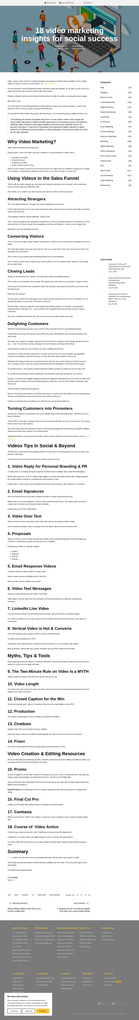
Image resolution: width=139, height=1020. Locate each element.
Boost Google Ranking (20, 961)
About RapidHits (110, 978)
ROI (101, 166)
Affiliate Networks (67, 985)
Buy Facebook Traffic (20, 943)
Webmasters (105, 185)
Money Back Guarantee (81, 1014)
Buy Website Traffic (19, 933)
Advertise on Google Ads (44, 933)
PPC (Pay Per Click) (108, 156)
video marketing (49, 84)
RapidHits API (88, 981)
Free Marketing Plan (68, 3)
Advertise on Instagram (65, 936)
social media (42, 895)
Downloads (104, 117)
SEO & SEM (105, 171)
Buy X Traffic (17, 947)
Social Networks (106, 175)
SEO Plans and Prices (88, 936)
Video (10, 857)
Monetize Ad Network (44, 981)
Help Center (87, 978)
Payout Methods (42, 985)
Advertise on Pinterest (65, 953)
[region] (28, 1004)
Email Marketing (106, 127)
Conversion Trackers (68, 981)
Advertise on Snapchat (65, 950)
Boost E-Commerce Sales (21, 957)
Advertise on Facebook (65, 933)
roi (33, 895)
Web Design (106, 936)
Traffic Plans (16, 981)
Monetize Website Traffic (45, 978)
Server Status (88, 985)
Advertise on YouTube (65, 939)
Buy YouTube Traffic (19, 936)
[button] (87, 3)
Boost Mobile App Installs (21, 950)
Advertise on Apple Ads (43, 943)
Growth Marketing (107, 131)
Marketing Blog (66, 988)
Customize (14, 1011)
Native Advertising (107, 151)
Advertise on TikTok (64, 947)
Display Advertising (108, 112)
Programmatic (105, 161)
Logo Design (106, 933)
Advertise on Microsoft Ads (44, 939)
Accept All (42, 1011)
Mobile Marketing (107, 146)
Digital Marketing (107, 107)
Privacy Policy (96, 1014)
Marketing (104, 141)
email (16, 895)
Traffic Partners (18, 988)
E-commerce (105, 122)
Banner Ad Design (108, 939)
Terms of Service (108, 1014)
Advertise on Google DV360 (45, 936)
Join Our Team (112, 981)
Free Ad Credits (51, 3)
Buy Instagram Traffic (20, 939)
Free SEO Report (86, 933)
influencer (25, 895)
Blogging (104, 92)
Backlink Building (86, 943)
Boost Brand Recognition (21, 953)
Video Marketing (78, 49)
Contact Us (109, 985)
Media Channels (18, 985)
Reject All (28, 1011)
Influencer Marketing (108, 136)
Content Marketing (107, 102)
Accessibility (121, 1014)
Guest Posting (85, 947)
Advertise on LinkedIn (65, 943)
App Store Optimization (88, 939)
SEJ (15, 880)
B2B (102, 88)
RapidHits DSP (17, 978)
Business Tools (106, 97)
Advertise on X (62, 957)
